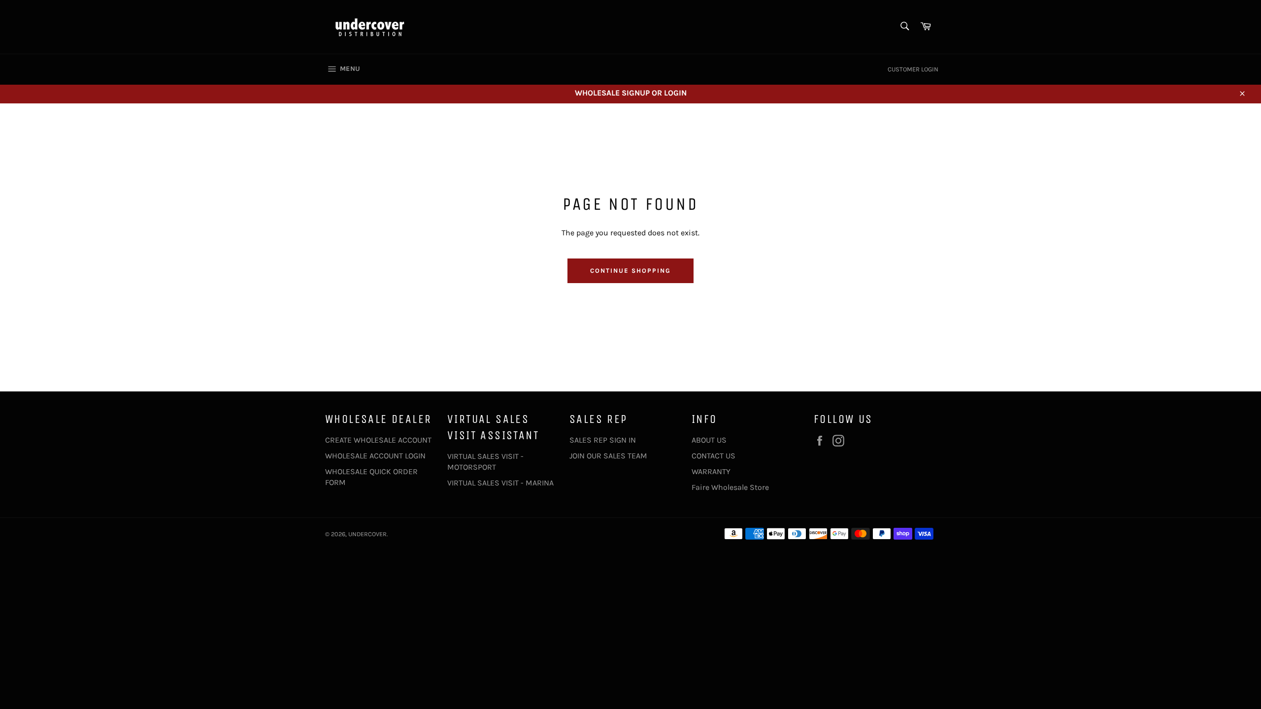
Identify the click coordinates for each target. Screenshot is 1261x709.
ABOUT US (709, 440)
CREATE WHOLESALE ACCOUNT (378, 440)
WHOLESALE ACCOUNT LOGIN (375, 455)
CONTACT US (713, 455)
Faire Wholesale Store (730, 487)
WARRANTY (711, 471)
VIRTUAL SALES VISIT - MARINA (500, 482)
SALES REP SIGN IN (602, 440)
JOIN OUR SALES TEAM (608, 455)
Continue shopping (630, 270)
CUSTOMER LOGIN (913, 69)
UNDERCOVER (367, 534)
